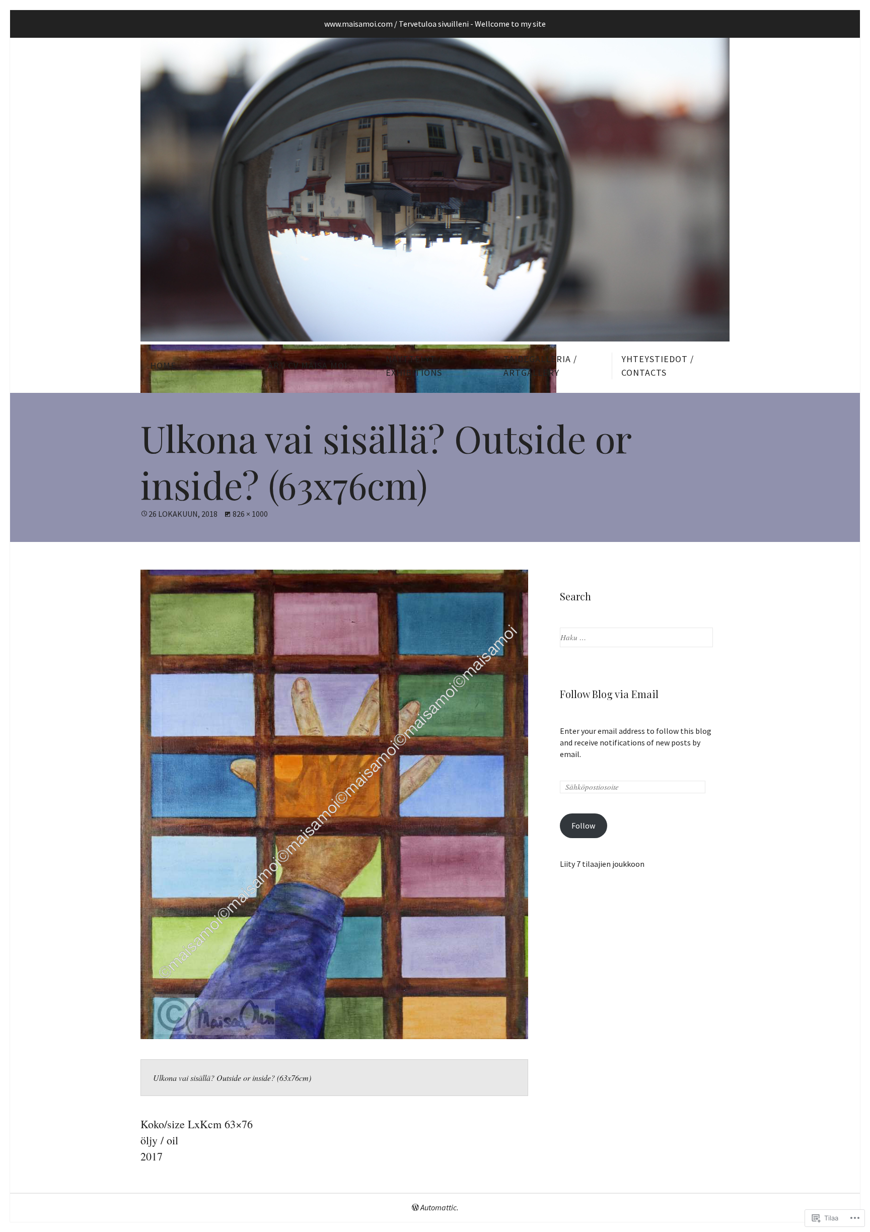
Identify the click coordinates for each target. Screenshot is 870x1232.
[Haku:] (636, 637)
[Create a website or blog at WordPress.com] (415, 1207)
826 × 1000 (250, 514)
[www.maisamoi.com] (435, 189)
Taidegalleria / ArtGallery (540, 365)
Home (163, 365)
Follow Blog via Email (609, 694)
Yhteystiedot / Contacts (657, 365)
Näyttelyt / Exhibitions (414, 365)
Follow (583, 825)
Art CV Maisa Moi (307, 365)
